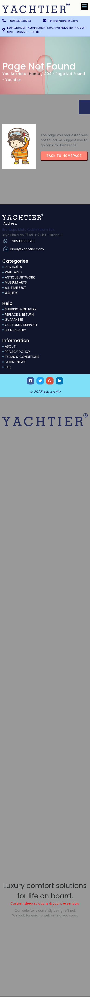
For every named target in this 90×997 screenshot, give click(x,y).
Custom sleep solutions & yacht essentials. (45, 903)
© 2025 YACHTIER (45, 392)
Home (34, 73)
